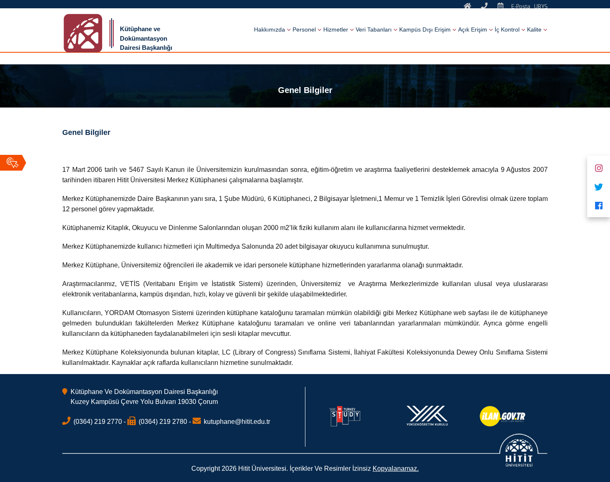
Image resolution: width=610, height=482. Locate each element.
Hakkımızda (269, 29)
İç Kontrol (507, 29)
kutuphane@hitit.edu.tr (237, 421)
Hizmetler (335, 29)
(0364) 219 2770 (97, 421)
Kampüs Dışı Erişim (425, 29)
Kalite (534, 29)
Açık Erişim (472, 29)
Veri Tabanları (374, 29)
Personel (304, 29)
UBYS (541, 6)
